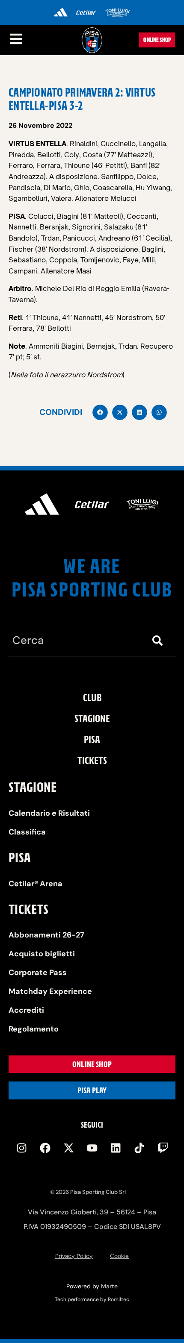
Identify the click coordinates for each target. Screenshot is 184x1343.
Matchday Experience (50, 991)
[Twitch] (162, 1148)
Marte (109, 1286)
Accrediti (26, 1010)
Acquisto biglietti (42, 954)
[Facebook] (45, 1148)
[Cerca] (159, 640)
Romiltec (118, 1299)
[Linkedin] (115, 1148)
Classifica (27, 832)
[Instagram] (21, 1148)
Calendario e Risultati (49, 813)
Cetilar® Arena (35, 884)
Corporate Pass (38, 972)
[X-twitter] (68, 1148)
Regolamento (34, 1029)
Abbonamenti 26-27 (46, 935)
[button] (100, 412)
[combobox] (75, 640)
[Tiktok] (139, 1148)
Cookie (119, 1256)
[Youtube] (92, 1148)
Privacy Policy (74, 1256)
